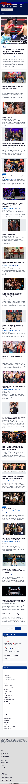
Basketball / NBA (4, 762)
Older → (18, 628)
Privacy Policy (4, 774)
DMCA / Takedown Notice (6, 777)
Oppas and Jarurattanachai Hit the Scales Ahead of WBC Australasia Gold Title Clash (13, 539)
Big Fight (3, 752)
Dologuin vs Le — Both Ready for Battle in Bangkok (12, 357)
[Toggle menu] (3, 13)
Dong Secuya (6, 450)
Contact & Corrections (6, 780)
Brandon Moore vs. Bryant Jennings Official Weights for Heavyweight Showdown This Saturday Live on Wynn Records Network (12, 294)
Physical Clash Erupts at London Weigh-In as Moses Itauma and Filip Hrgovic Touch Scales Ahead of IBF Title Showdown (12, 447)
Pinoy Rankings (4, 754)
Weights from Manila (7, 117)
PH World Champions (5, 756)
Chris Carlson (6, 179)
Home (2, 749)
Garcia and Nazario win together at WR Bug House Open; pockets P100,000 (12, 87)
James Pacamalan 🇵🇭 (9, 643)
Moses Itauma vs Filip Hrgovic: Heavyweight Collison (12, 176)
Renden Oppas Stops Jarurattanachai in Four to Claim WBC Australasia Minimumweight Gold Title (13, 144)
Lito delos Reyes (7, 615)
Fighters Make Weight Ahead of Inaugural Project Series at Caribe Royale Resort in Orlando (13, 477)
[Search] (12, 10)
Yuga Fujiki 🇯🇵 (15, 648)
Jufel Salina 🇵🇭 (7, 648)
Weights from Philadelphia (8, 234)
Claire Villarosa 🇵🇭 (8, 655)
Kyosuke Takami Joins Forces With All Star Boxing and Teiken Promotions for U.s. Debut (13, 417)
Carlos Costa (7, 56)
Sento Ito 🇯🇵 (17, 655)
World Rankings (4, 753)
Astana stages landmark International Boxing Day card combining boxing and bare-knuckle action (13, 601)
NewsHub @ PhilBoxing (8, 147)
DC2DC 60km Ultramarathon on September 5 (12, 614)
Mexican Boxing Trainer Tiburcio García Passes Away (13, 262)
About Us (3, 773)
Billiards (2, 764)
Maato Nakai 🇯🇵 (19, 643)
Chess (2, 765)
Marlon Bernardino (8, 89)
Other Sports (4, 767)
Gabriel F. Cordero (7, 265)
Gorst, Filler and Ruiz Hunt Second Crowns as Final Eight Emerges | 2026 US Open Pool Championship (12, 205)
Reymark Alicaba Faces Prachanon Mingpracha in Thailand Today (13, 386)
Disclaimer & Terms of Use (7, 776)
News (2, 750)
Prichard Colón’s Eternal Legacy (9, 509)
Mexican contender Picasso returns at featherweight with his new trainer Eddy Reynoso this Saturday (13, 570)
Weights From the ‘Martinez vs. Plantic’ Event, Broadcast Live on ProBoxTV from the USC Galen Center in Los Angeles (13, 327)
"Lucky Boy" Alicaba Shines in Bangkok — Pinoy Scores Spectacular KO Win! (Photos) (13, 51)
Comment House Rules (6, 779)
